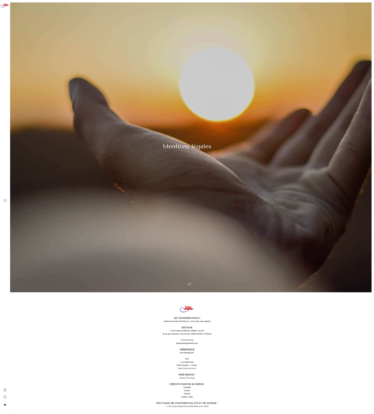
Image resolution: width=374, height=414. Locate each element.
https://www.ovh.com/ (187, 368)
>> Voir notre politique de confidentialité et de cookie (187, 406)
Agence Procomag (187, 378)
